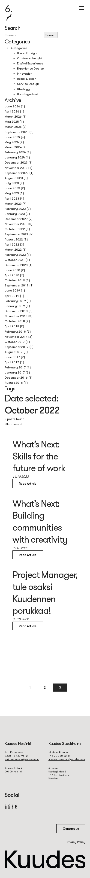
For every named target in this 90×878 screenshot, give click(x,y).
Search (50, 35)
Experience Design (30, 68)
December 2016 (16, 377)
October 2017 (15, 341)
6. (9, 9)
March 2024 (13, 147)
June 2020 (12, 270)
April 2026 (12, 111)
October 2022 (15, 229)
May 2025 (12, 121)
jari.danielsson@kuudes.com (22, 759)
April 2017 (12, 362)
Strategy (23, 89)
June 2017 (12, 357)
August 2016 (14, 382)
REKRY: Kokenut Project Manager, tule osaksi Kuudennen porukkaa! (44, 586)
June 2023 (12, 188)
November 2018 (16, 316)
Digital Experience (30, 63)
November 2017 (16, 336)
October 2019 (15, 280)
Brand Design (27, 53)
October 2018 (15, 321)
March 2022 (13, 249)
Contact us (71, 828)
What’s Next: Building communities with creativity (39, 521)
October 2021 (15, 259)
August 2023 (14, 178)
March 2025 (13, 126)
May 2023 (12, 193)
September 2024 (17, 132)
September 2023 (17, 173)
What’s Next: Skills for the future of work (38, 456)
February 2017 (15, 367)
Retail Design (26, 78)
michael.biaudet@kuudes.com (66, 759)
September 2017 (17, 347)
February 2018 (15, 331)
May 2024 (12, 142)
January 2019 (15, 306)
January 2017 (15, 372)
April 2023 (12, 198)
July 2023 (12, 183)
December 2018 (16, 311)
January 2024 (15, 157)
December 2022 (16, 219)
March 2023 (13, 203)
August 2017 (14, 352)
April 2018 (12, 326)
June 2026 (12, 106)
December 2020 (16, 265)
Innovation (25, 73)
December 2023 (16, 162)
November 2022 (16, 224)
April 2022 (12, 244)
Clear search (14, 424)
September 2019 (17, 285)
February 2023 (15, 208)
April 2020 (12, 275)
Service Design (28, 83)
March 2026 (13, 116)
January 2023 (15, 214)
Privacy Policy (75, 842)
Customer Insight (29, 58)
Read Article (27, 483)
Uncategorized (27, 94)
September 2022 (17, 234)
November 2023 (16, 168)
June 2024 (12, 137)
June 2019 (12, 290)
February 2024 (15, 152)
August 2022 (14, 239)
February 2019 (15, 301)
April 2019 (12, 296)
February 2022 (15, 254)
